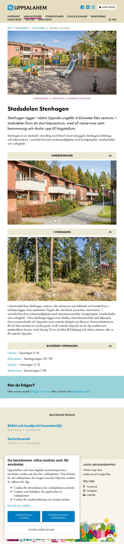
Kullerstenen (14, 359)
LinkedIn (91, 495)
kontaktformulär (81, 391)
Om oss (29, 19)
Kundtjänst (14, 19)
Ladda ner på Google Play (97, 474)
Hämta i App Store (92, 470)
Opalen (12, 365)
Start (10, 27)
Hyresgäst (14, 16)
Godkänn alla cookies (24, 516)
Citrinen (12, 353)
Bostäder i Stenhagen (80, 98)
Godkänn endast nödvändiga (58, 516)
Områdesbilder (40, 98)
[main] (62, 245)
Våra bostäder (33, 16)
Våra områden (39, 27)
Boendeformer (33, 430)
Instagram (92, 490)
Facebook (92, 486)
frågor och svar (41, 391)
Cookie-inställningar (41, 529)
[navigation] (62, 18)
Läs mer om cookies (19, 505)
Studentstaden (54, 16)
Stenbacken (14, 370)
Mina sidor (108, 7)
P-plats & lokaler (77, 16)
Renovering (98, 16)
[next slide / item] (113, 193)
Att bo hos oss (15, 430)
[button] (56, 221)
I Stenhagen (58, 98)
